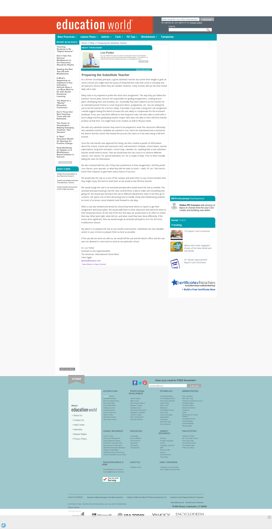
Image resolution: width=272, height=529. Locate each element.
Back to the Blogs (67, 369)
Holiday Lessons (109, 408)
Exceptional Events (189, 419)
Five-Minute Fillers (109, 405)
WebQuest (163, 408)
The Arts (163, 438)
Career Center (108, 436)
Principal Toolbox (188, 405)
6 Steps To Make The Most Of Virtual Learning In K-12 (146, 497)
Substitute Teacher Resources (113, 452)
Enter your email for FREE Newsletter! (175, 380)
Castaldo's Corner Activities (169, 467)
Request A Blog (65, 162)
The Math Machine (166, 396)
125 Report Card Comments (197, 231)
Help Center (79, 425)
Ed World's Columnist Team (112, 443)
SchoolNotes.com (177, 502)
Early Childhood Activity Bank (170, 469)
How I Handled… (188, 396)
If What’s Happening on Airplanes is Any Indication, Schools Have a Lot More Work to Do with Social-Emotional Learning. (65, 87)
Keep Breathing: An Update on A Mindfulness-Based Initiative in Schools (65, 152)
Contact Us (79, 420)
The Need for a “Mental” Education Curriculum (64, 104)
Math (161, 447)
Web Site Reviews (136, 419)
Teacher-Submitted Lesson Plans (114, 454)
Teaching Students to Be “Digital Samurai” (65, 49)
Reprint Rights (80, 434)
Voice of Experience (137, 417)
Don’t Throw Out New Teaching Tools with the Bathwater (65, 115)
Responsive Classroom (138, 410)
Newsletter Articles (109, 398)
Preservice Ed (135, 441)
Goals (184, 412)
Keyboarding (164, 417)
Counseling (134, 436)
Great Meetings (187, 421)
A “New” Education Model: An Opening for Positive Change (65, 139)
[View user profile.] (91, 67)
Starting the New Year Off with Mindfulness (65, 71)
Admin (105, 37)
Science (163, 452)
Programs (185, 410)
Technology (164, 457)
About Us (78, 415)
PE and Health (165, 450)
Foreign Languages (166, 441)
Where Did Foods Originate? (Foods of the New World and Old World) (197, 248)
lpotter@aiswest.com (91, 260)
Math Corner (134, 401)
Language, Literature (167, 445)
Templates (167, 37)
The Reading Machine (167, 398)
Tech (118, 37)
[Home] (97, 25)
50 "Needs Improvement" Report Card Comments (196, 261)
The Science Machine (167, 401)
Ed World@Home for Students (113, 472)
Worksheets (148, 37)
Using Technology (166, 415)
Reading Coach (135, 408)
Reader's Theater (136, 405)
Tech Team (164, 412)
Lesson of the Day (109, 412)
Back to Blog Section (143, 69)
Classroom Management (111, 438)
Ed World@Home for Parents (113, 469)
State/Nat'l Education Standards (114, 447)
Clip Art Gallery (135, 398)
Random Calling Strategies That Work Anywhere (105, 497)
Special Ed (134, 443)
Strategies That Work (137, 412)
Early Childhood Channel (111, 441)
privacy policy (196, 22)
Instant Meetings (188, 423)
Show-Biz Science (109, 417)
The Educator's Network (194, 502)
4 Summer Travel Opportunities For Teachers (186, 497)
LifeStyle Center (135, 467)
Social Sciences (165, 454)
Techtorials (164, 419)
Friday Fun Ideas (188, 447)
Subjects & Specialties (111, 450)
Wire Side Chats (165, 422)
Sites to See (164, 405)
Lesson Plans (88, 37)
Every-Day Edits (109, 403)
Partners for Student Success (192, 401)
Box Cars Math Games (111, 401)
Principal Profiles (188, 403)
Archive (111, 396)
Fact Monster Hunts (189, 443)
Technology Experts (167, 410)
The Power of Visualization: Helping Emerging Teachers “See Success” (65, 127)
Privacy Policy (80, 439)
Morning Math (187, 426)
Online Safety (164, 403)
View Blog (143, 61)
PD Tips (131, 37)
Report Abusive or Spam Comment (94, 264)
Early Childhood (135, 438)
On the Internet (165, 424)
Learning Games (109, 410)
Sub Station (134, 445)
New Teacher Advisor (137, 403)
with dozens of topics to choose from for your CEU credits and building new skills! (197, 207)
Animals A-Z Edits (188, 436)
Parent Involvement (189, 408)
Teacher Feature (136, 415)
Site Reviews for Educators (112, 445)
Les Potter (107, 52)
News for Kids (108, 415)
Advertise (78, 429)
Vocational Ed (135, 447)
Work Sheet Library (110, 419)
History (162, 443)
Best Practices (66, 37)
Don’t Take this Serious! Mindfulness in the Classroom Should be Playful (65, 60)
